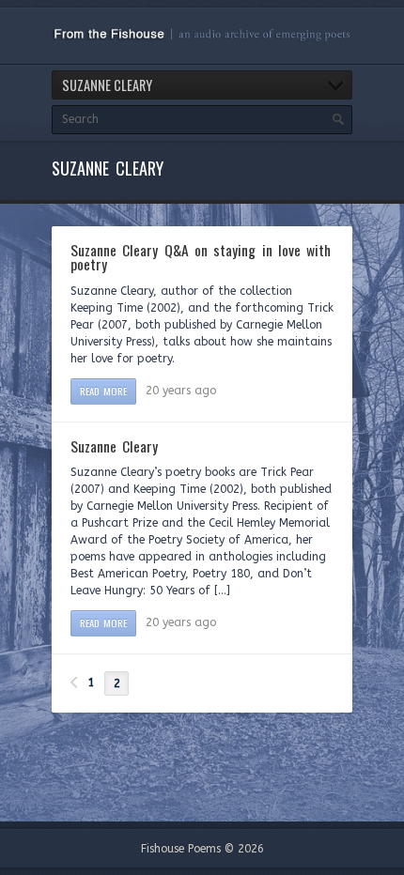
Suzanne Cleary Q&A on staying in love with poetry (200, 257)
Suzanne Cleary (114, 446)
